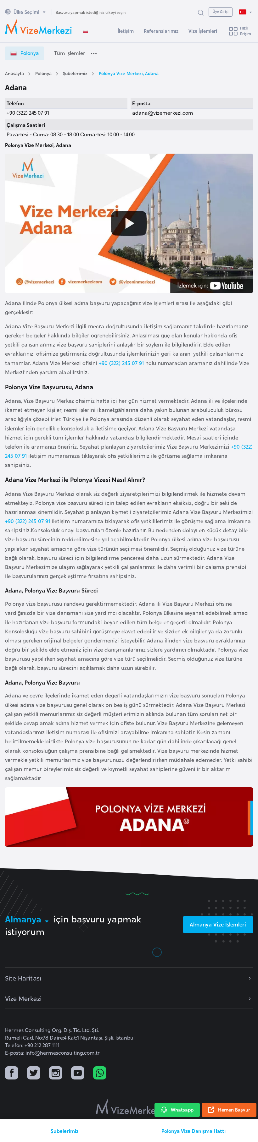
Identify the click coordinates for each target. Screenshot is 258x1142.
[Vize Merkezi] (38, 26)
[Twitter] (33, 1074)
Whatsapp (182, 1109)
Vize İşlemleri (202, 30)
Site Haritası (23, 977)
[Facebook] (11, 1074)
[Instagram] (55, 1074)
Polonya (43, 73)
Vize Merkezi (23, 998)
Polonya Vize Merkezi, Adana (129, 73)
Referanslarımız (161, 30)
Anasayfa (14, 73)
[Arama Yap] (201, 12)
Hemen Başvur (234, 1109)
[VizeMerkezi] (129, 1106)
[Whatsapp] (99, 1074)
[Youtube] (77, 1074)
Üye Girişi (220, 11)
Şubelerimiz (75, 73)
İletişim (126, 30)
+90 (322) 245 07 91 (121, 363)
